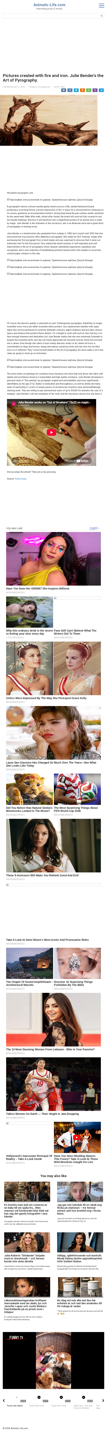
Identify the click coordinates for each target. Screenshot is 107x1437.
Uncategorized (44, 87)
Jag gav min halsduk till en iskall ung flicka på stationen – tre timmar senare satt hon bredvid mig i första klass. (79, 1209)
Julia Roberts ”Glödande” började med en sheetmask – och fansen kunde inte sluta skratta (24, 1258)
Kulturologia (20, 478)
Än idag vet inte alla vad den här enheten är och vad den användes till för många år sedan (79, 1303)
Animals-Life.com (49, 5)
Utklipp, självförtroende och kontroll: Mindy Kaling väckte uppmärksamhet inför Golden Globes (79, 1258)
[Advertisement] (53, 45)
